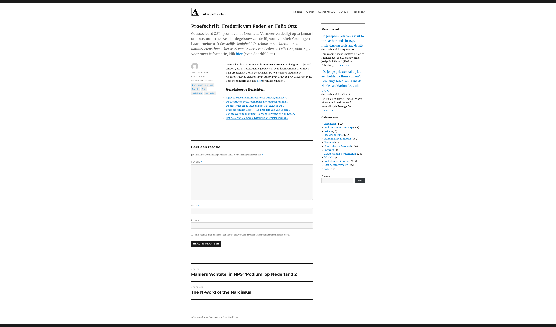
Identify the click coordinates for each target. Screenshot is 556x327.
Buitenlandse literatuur (337, 138)
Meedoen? (359, 11)
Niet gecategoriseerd (336, 164)
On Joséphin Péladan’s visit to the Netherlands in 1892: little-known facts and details (342, 40)
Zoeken (325, 176)
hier (239, 54)
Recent (297, 11)
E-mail (196, 220)
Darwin (195, 89)
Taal (326, 168)
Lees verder (344, 65)
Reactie (196, 162)
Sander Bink (202, 72)
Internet (329, 149)
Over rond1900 (326, 11)
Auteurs (344, 11)
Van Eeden (210, 93)
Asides (328, 131)
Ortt (204, 89)
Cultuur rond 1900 (199, 317)
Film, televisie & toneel (337, 146)
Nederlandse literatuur (202, 80)
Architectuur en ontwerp (338, 127)
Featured (329, 142)
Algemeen (330, 123)
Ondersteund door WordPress (224, 317)
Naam (195, 205)
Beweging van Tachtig (202, 85)
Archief (310, 11)
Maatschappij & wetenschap (340, 153)
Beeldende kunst (334, 134)
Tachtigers (197, 93)
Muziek (328, 157)
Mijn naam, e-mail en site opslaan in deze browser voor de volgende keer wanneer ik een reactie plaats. (242, 235)
